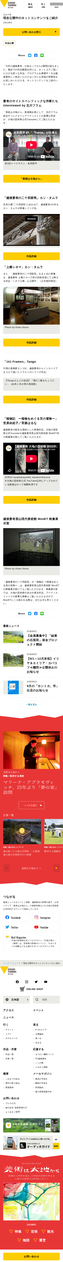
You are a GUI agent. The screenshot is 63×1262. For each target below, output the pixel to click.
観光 (50, 1231)
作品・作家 (10, 1049)
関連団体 (9, 1087)
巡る (36, 1024)
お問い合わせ (11, 1098)
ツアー (8, 1034)
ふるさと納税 (41, 1067)
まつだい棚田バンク (44, 1054)
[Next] (56, 868)
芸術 (34, 1231)
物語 (26, 1240)
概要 (6, 1073)
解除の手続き (41, 1083)
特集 (18, 1231)
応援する (38, 1049)
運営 (42, 1240)
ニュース (7, 14)
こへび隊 (39, 1063)
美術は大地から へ (31, 868)
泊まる (38, 1043)
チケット (9, 1030)
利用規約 (39, 1087)
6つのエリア (41, 1030)
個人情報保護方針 (43, 1092)
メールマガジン (42, 1073)
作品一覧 (9, 1054)
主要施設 (39, 1034)
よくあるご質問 (12, 1112)
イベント (38, 1010)
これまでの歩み (12, 1079)
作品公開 (9, 43)
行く (6, 1024)
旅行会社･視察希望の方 (16, 1108)
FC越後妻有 (40, 1059)
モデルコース (11, 1038)
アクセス (8, 1010)
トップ (6, 963)
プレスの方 (10, 1103)
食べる (38, 1038)
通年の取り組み (12, 1083)
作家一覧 (9, 1059)
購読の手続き (41, 1079)
